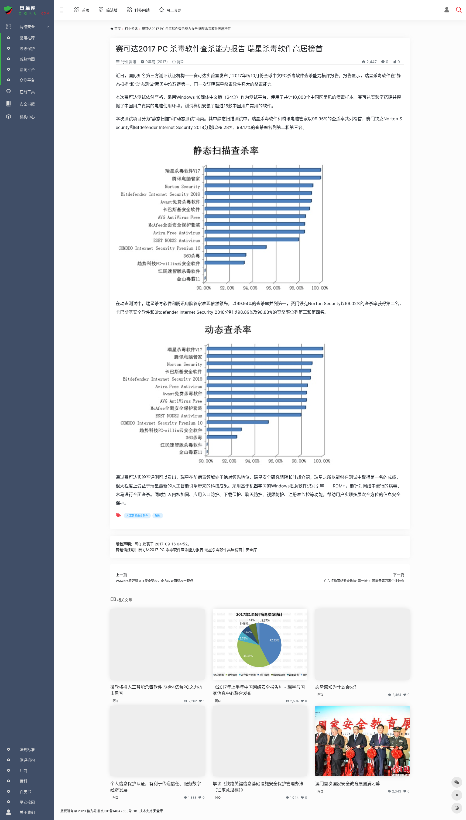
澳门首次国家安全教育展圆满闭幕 (347, 783)
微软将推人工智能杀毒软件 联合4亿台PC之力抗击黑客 (156, 690)
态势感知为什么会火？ (336, 687)
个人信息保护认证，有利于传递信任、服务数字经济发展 (155, 786)
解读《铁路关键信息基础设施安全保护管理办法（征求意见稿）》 (258, 786)
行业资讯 (131, 29)
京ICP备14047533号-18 (119, 811)
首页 (117, 29)
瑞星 (157, 515)
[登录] (447, 10)
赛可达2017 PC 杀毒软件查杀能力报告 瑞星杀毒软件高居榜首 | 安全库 (197, 549)
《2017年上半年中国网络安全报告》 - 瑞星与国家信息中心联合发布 (259, 690)
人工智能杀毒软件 (137, 515)
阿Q (180, 61)
